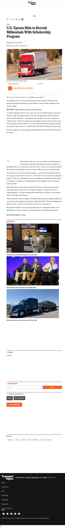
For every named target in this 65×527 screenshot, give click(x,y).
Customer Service (7, 508)
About (3, 483)
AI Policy (38, 518)
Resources (5, 504)
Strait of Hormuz (33, 440)
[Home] (32, 3)
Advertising (5, 495)
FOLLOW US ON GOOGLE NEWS (14, 404)
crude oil (10, 440)
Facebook (4, 514)
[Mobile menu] (2, 2)
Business (8, 24)
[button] (19, 19)
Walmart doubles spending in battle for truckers (28, 109)
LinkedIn (15, 514)
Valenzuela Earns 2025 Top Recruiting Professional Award (22, 255)
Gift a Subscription (20, 398)
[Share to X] (10, 19)
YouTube (11, 514)
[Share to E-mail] (16, 19)
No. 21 (19, 130)
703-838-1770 (51, 477)
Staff (3, 491)
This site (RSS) (19, 514)
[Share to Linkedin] (13, 19)
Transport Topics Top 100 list (33, 130)
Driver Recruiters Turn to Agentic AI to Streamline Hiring (21, 287)
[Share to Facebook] (7, 19)
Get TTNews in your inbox (35, 97)
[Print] (22, 19)
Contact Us (5, 487)
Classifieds (5, 500)
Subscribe (10, 398)
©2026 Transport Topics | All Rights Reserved (14, 518)
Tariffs (49, 440)
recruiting (23, 215)
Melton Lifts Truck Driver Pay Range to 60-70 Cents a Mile (22, 320)
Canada (42, 440)
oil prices (23, 440)
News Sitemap (45, 518)
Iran (16, 440)
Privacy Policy (30, 518)
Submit (52, 387)
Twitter (7, 514)
